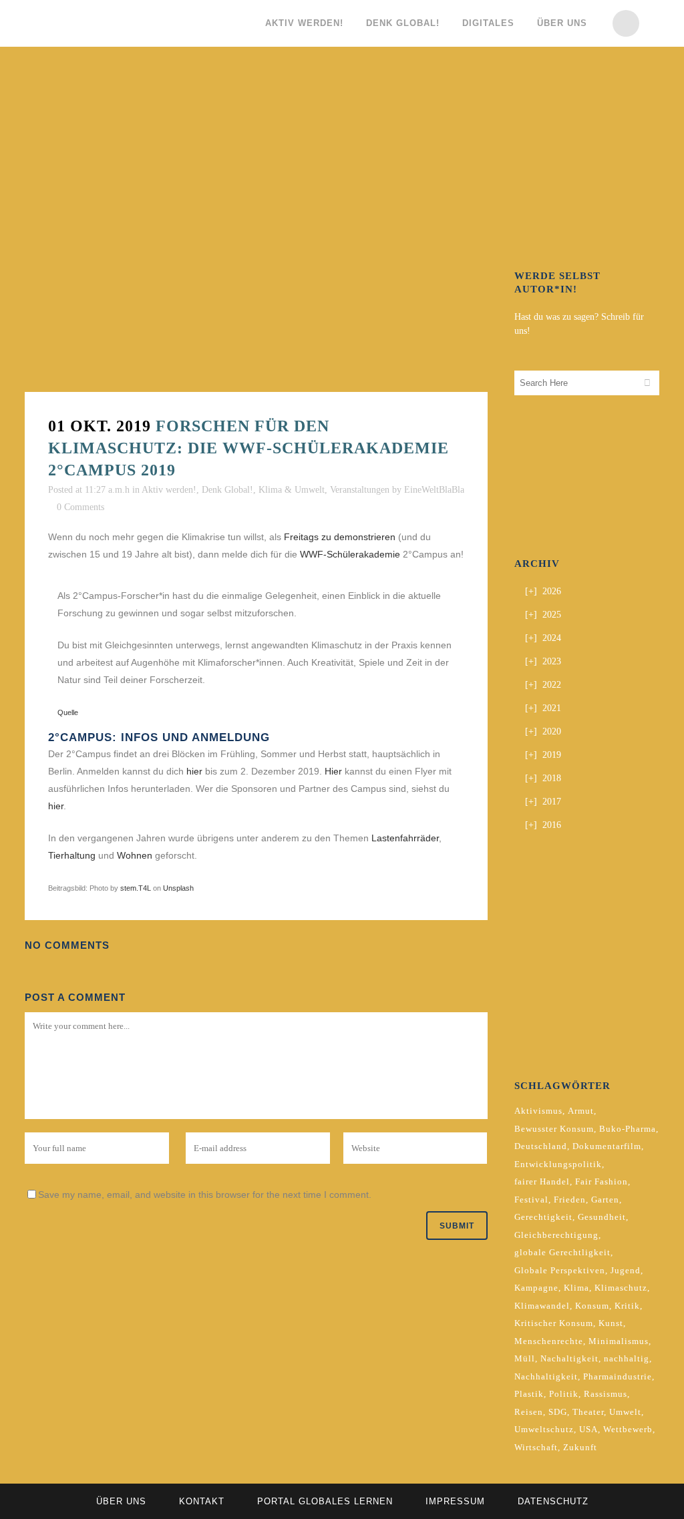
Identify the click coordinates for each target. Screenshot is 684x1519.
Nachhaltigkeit (546, 1376)
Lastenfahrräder (405, 838)
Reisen (528, 1412)
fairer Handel (542, 1181)
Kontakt (201, 1501)
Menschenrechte (548, 1341)
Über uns (121, 1501)
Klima (576, 1288)
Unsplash (178, 888)
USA (588, 1429)
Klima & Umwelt (292, 490)
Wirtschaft (536, 1447)
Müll (524, 1358)
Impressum (455, 1501)
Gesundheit (602, 1217)
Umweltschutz (544, 1429)
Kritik (627, 1306)
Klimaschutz (620, 1288)
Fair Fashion (601, 1181)
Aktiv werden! (169, 490)
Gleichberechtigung (556, 1235)
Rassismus (605, 1394)
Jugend (626, 1270)
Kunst (610, 1323)
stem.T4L (135, 888)
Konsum (592, 1306)
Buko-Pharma (627, 1129)
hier (194, 771)
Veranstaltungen (359, 490)
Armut (581, 1111)
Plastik (529, 1394)
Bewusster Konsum (554, 1129)
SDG (557, 1412)
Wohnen (134, 855)
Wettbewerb (628, 1429)
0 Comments (80, 507)
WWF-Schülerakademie (350, 554)
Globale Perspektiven (559, 1270)
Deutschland (540, 1146)
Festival (531, 1200)
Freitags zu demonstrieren (339, 536)
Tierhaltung (72, 855)
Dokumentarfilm (606, 1146)
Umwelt (625, 1412)
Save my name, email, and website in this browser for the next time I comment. (204, 1194)
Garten (605, 1200)
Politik (563, 1394)
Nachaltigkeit (569, 1358)
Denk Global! (227, 490)
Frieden (570, 1200)
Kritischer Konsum (553, 1323)
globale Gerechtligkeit (562, 1252)
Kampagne (536, 1288)
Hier (333, 771)
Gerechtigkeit (543, 1217)
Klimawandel (542, 1306)
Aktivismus (538, 1111)
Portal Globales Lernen (325, 1501)
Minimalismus (618, 1341)
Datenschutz (553, 1501)
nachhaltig (626, 1358)
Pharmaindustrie (617, 1376)
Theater (588, 1412)
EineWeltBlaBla (434, 490)
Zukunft (580, 1447)
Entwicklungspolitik (558, 1164)
